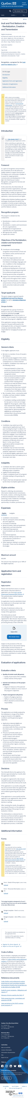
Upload (6, 885)
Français (24, 2)
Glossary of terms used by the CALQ (12, 995)
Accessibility (6, 1086)
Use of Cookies (15, 1086)
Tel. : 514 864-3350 (5, 1035)
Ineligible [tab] (12, 513)
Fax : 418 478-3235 (5, 1028)
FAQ (2, 1055)
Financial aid (5, 19)
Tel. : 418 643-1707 (5, 1025)
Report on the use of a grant (12, 946)
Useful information (17, 1096)
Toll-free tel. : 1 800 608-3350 (7, 1027)
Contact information (6, 1050)
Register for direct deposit (11, 944)
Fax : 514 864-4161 (5, 1038)
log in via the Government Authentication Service (15, 859)
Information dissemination (8, 1052)
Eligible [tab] (4, 513)
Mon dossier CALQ (19, 11)
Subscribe (5, 1078)
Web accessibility (5, 1047)
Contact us (24, 4)
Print (26, 19)
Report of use (4, 1057)
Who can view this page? (16, 1088)
